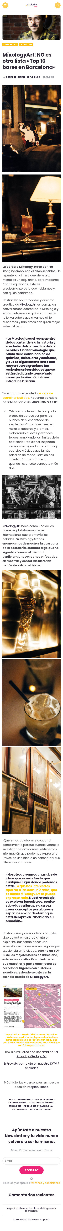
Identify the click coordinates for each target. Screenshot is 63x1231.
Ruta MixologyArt (41, 1109)
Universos (33, 1219)
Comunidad (10, 44)
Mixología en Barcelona (38, 1106)
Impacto (45, 1219)
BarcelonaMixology (21, 1099)
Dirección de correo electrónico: (31, 1150)
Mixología (15, 1106)
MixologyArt (28, 304)
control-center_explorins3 (23, 77)
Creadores (26, 44)
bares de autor (44, 1099)
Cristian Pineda (17, 1103)
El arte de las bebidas (41, 1103)
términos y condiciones (45, 1183)
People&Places (37, 1087)
